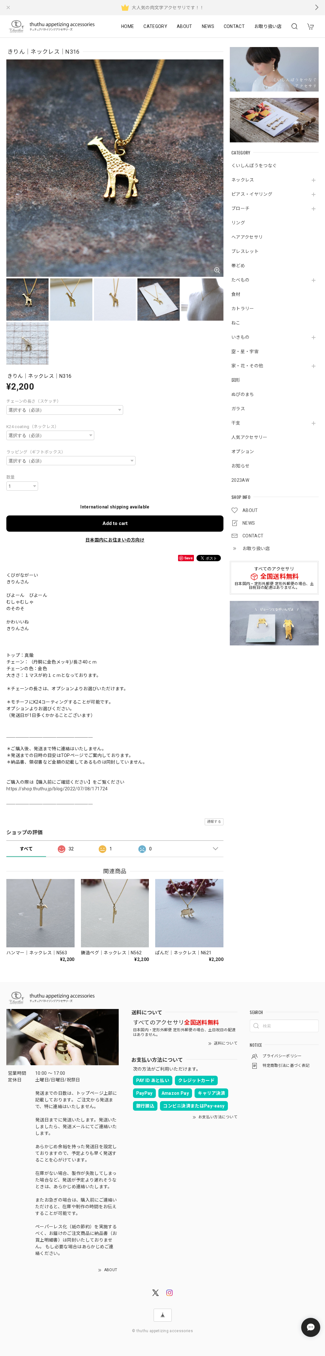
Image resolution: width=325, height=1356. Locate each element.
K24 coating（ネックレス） (32, 426)
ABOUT (184, 26)
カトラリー (242, 308)
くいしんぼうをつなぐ (254, 165)
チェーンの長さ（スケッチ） (33, 401)
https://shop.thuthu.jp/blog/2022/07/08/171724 (57, 788)
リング (238, 222)
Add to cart (115, 523)
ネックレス (242, 179)
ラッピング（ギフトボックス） (35, 452)
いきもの (240, 337)
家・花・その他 (247, 365)
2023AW (240, 480)
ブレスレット (245, 251)
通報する (214, 822)
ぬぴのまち (242, 394)
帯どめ (238, 265)
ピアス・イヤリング (251, 194)
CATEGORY (155, 26)
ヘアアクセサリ (247, 237)
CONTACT (234, 26)
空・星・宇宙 (245, 351)
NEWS (208, 26)
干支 (236, 423)
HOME (127, 26)
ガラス (238, 408)
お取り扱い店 (268, 26)
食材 (236, 294)
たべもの (240, 280)
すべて (26, 848)
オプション (242, 451)
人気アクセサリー (249, 437)
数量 (10, 477)
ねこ (236, 322)
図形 (236, 380)
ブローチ (240, 208)
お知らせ (240, 465)
